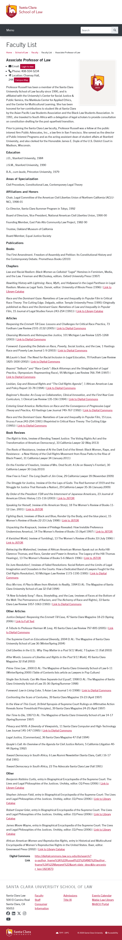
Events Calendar (102, 895)
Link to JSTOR (66, 498)
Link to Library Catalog (89, 311)
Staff (37, 899)
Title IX (67, 899)
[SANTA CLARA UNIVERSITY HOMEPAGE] (18, 932)
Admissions (70, 895)
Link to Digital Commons (71, 328)
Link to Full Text (25, 621)
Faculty (34, 52)
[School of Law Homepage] (36, 16)
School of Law (21, 52)
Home (9, 52)
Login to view (28, 66)
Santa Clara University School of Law (49, 887)
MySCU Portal (100, 904)
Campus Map (21, 80)
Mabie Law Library (103, 899)
